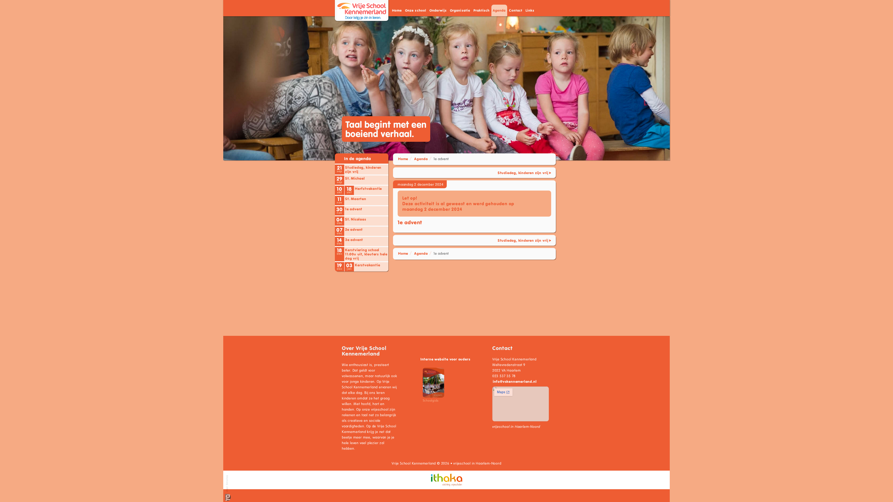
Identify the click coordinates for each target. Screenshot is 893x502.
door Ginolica (227, 484)
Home (397, 10)
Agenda (499, 10)
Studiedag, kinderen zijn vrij (523, 172)
